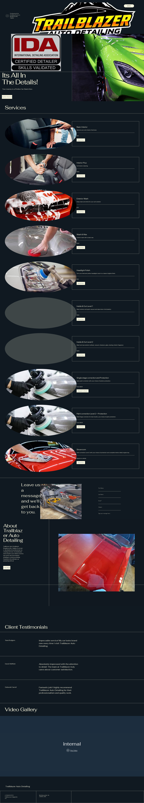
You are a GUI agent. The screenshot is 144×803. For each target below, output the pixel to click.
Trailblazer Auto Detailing (17, 786)
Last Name (100, 494)
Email (99, 500)
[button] (6, 97)
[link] (106, 127)
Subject (100, 507)
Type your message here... (104, 513)
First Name (101, 488)
